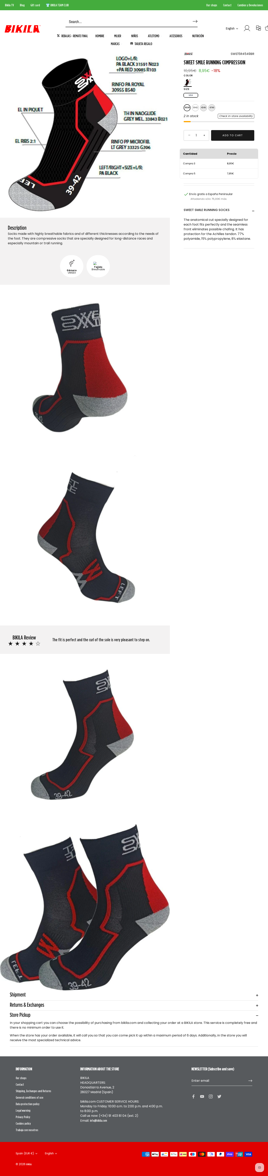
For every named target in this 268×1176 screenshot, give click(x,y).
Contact (227, 5)
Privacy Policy (23, 1117)
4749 (212, 107)
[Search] (194, 19)
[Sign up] (250, 1081)
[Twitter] (219, 1096)
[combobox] (125, 22)
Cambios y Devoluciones (250, 5)
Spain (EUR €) (25, 1153)
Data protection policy (27, 1104)
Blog (22, 5)
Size (186, 89)
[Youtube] (202, 1096)
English (230, 28)
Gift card (35, 5)
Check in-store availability (236, 116)
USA (191, 95)
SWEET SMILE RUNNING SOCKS (207, 210)
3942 (195, 107)
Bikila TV (9, 5)
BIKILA (28, 1164)
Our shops (211, 5)
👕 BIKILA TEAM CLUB (57, 5)
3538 (187, 107)
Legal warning (23, 1110)
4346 (203, 107)
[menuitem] (72, 36)
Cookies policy (23, 1123)
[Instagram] (211, 1096)
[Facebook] (193, 1096)
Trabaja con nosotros (27, 1130)
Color (188, 75)
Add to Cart (232, 135)
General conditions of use (29, 1097)
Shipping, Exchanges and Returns (33, 1091)
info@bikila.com (98, 1120)
